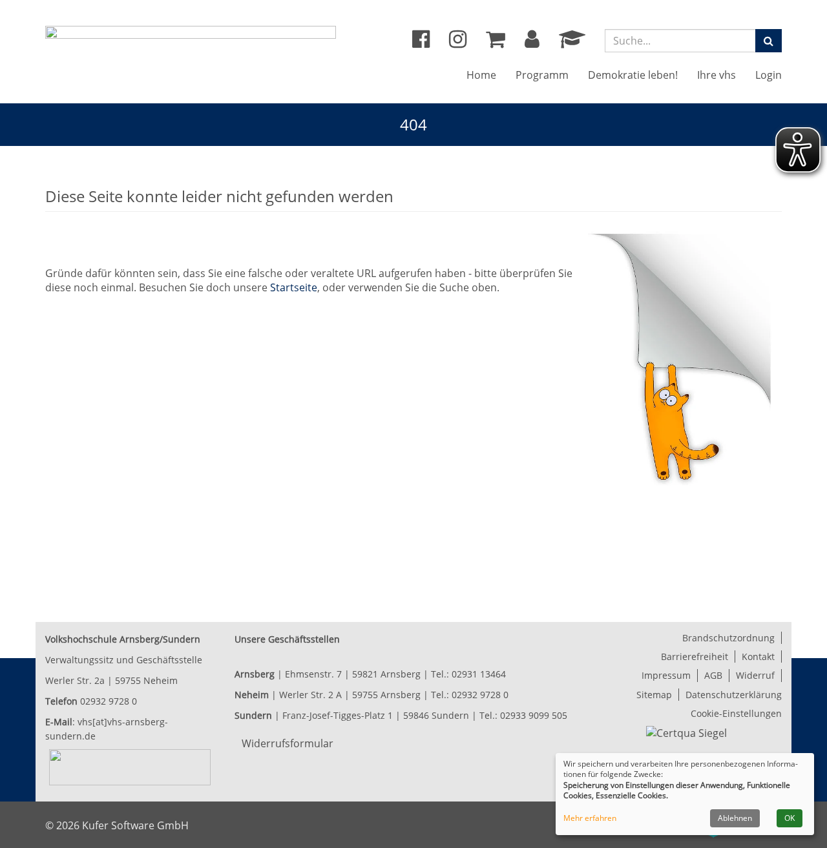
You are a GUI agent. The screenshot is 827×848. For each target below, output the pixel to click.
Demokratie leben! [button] (633, 75)
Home (481, 75)
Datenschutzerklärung (734, 694)
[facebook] (421, 43)
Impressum (666, 675)
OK (789, 817)
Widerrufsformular (287, 743)
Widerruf (755, 675)
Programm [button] (542, 75)
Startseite (293, 287)
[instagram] (457, 43)
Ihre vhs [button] (716, 75)
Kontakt (758, 656)
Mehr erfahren (589, 818)
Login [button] (768, 75)
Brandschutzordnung (728, 638)
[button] (532, 43)
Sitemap (654, 694)
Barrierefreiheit (694, 656)
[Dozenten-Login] (572, 43)
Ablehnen (735, 817)
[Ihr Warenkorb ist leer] (495, 43)
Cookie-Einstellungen (736, 713)
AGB (713, 675)
